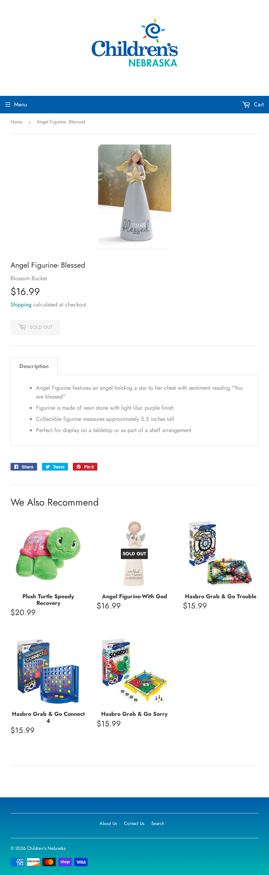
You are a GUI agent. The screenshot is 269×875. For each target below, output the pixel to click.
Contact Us (134, 823)
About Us (108, 823)
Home (16, 122)
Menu (20, 104)
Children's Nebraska (46, 848)
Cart (258, 104)
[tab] (34, 366)
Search (157, 823)
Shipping (21, 305)
